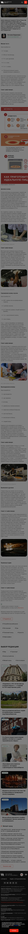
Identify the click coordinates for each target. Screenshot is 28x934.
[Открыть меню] (25, 2)
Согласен (14, 930)
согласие (16, 925)
